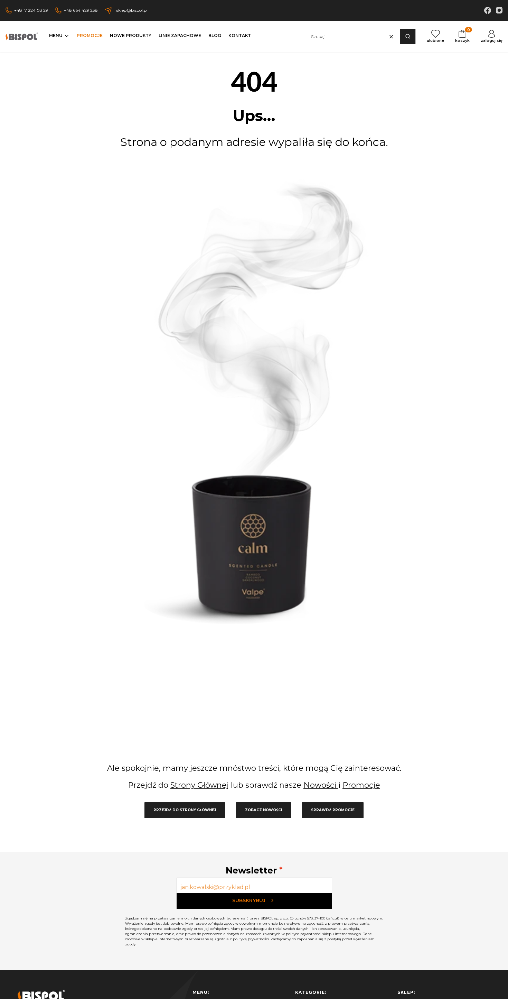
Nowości (320, 785)
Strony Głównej (199, 785)
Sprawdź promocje (333, 810)
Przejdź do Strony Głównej (184, 810)
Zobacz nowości (263, 810)
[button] (407, 36)
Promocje (361, 785)
